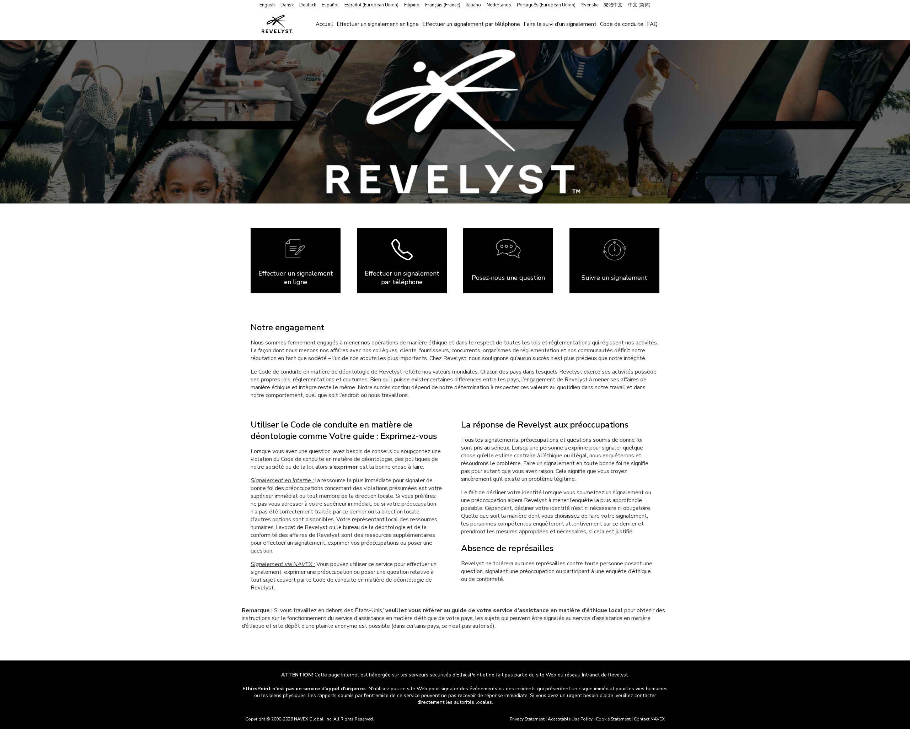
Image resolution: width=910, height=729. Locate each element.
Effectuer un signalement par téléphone (471, 24)
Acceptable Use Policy (570, 719)
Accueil (324, 24)
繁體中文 (613, 5)
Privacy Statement (527, 719)
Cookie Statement (613, 719)
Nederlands (499, 5)
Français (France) (442, 5)
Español (330, 5)
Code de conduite (621, 24)
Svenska (590, 5)
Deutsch (307, 5)
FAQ (652, 24)
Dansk (287, 5)
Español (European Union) (371, 5)
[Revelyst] (277, 24)
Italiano (473, 5)
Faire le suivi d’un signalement (560, 24)
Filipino (411, 5)
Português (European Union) (546, 5)
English (267, 5)
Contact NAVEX (649, 719)
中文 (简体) (639, 5)
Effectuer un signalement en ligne (378, 24)
